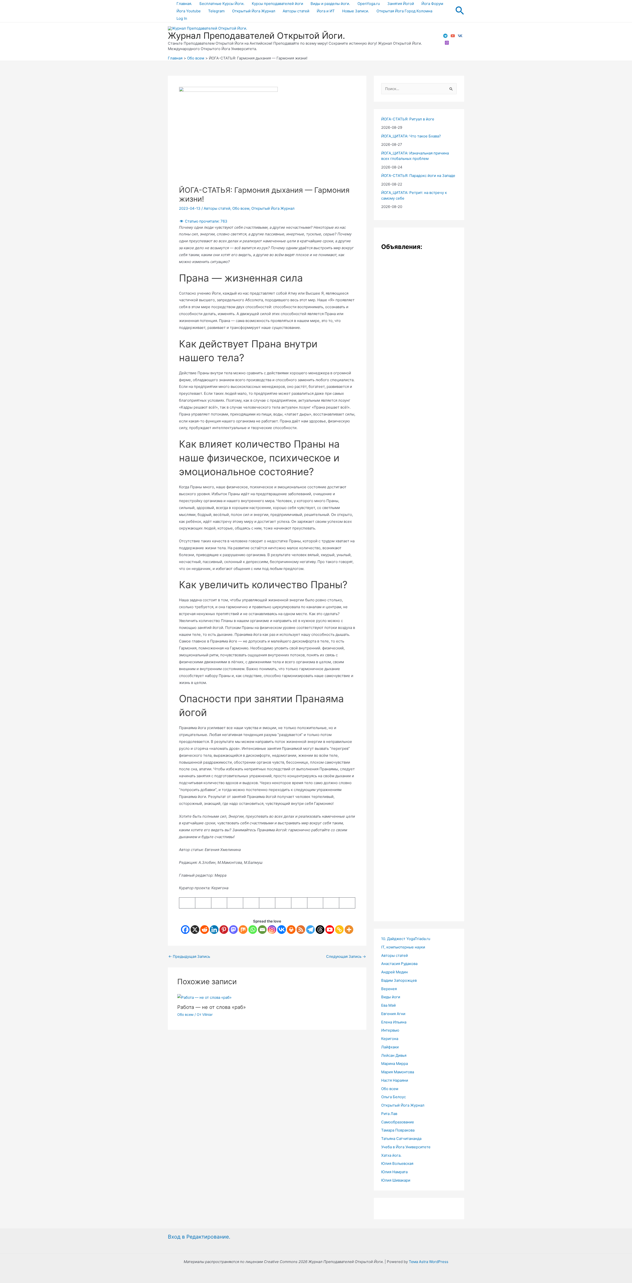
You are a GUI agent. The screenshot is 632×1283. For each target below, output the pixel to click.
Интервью (390, 1030)
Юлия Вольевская (397, 1163)
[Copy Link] (339, 929)
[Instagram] (447, 42)
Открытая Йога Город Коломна (404, 11)
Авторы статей (296, 11)
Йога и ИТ (326, 11)
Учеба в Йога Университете (406, 1147)
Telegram (216, 11)
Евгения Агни (393, 1013)
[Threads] (320, 929)
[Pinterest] (223, 929)
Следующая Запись (346, 956)
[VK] (460, 36)
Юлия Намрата (394, 1172)
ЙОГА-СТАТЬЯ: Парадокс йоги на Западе (418, 175)
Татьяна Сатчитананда (401, 1138)
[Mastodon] (233, 929)
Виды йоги (390, 997)
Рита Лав (389, 1113)
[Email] (262, 929)
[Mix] (243, 929)
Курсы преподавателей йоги (277, 3)
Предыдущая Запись (189, 956)
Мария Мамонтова (397, 1072)
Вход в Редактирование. (199, 1237)
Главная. (184, 3)
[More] (349, 929)
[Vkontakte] (281, 929)
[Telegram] (445, 36)
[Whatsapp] (252, 929)
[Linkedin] (214, 929)
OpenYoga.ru (368, 3)
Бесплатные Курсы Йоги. (221, 3)
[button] (459, 11)
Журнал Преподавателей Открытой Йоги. (256, 35)
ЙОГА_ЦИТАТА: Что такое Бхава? (411, 136)
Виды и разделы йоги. (330, 3)
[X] (195, 929)
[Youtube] (329, 929)
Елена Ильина (393, 1022)
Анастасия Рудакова (399, 963)
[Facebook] (185, 929)
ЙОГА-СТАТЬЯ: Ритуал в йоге (407, 119)
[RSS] (300, 929)
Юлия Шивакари (395, 1180)
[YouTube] (453, 36)
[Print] (291, 929)
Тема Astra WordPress (428, 1261)
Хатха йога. (391, 1155)
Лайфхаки (390, 1047)
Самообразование (397, 1122)
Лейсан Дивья (393, 1055)
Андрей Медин (394, 972)
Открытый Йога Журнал (253, 11)
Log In (182, 18)
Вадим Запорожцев (399, 980)
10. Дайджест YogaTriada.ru (405, 938)
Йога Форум (432, 3)
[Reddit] (204, 929)
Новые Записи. (355, 11)
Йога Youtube (189, 11)
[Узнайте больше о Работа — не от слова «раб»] (204, 997)
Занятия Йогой (400, 3)
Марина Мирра (394, 1063)
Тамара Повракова (398, 1130)
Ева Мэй (388, 1005)
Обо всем (240, 208)
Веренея (389, 988)
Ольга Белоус (393, 1096)
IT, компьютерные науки (403, 947)
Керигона (389, 1038)
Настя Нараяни (394, 1080)
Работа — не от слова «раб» (211, 1007)
